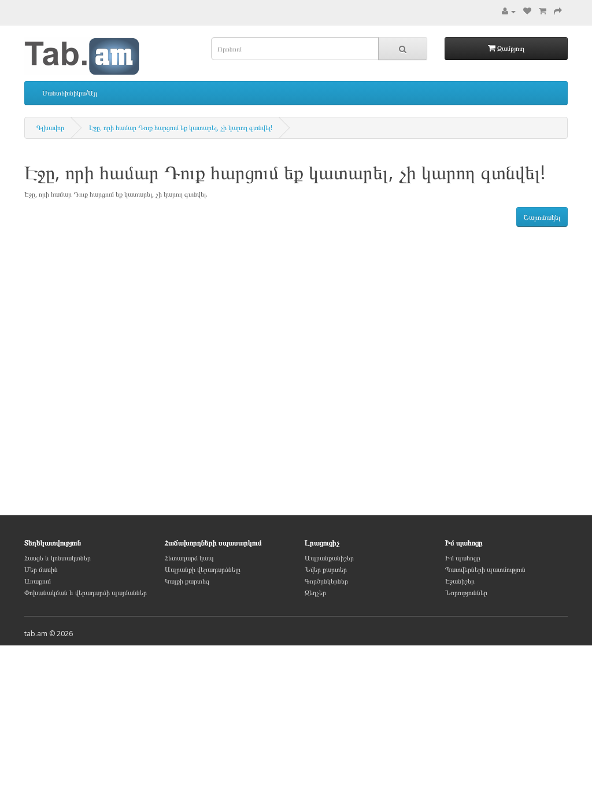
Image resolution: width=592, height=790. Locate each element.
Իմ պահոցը (462, 558)
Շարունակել (542, 217)
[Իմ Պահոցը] (509, 11)
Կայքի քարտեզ (187, 581)
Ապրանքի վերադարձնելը (202, 569)
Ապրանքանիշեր (329, 558)
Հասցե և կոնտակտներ (57, 558)
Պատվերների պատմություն (485, 569)
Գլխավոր (50, 127)
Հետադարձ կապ (189, 558)
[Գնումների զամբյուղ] (542, 11)
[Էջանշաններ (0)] (527, 11)
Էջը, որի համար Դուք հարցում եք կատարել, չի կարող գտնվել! (180, 127)
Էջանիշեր (460, 581)
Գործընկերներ (326, 581)
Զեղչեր (315, 592)
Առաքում (37, 581)
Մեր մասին (41, 569)
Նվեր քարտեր (326, 569)
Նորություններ (466, 592)
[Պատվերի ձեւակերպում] (558, 11)
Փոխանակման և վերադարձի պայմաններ (85, 592)
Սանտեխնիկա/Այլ (69, 93)
